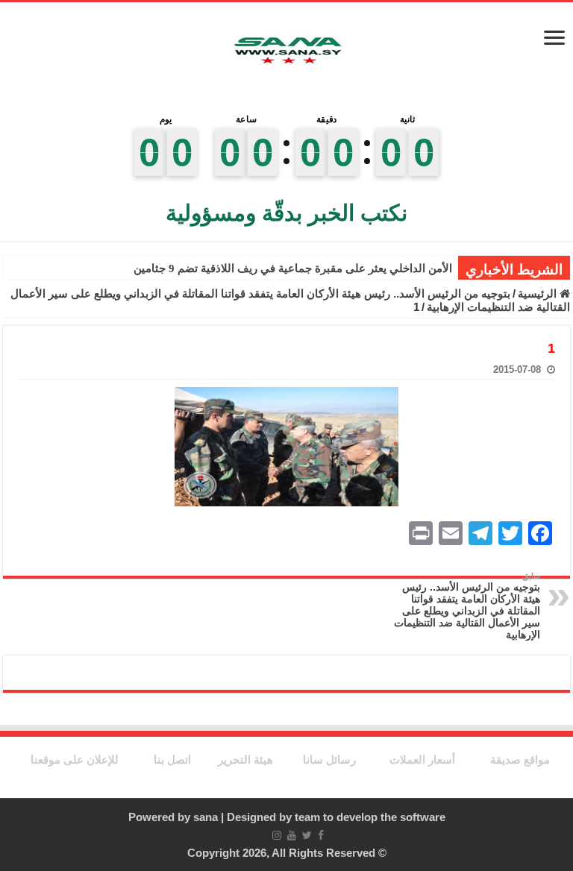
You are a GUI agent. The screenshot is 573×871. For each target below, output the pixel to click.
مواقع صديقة (520, 759)
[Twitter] (307, 835)
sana (205, 817)
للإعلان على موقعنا (75, 759)
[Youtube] (292, 835)
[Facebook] (320, 835)
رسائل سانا (329, 759)
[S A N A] (286, 52)
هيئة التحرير (245, 759)
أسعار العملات (422, 759)
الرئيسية (539, 293)
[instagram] (277, 835)
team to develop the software (370, 817)
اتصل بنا (172, 759)
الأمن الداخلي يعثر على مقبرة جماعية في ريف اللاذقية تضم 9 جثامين (293, 268)
